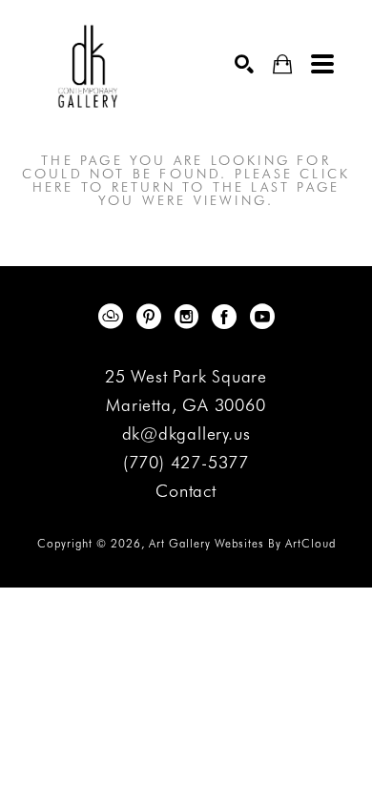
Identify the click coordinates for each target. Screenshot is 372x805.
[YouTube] (262, 316)
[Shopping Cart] (282, 64)
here (53, 187)
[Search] (244, 63)
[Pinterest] (152, 316)
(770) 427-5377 (186, 463)
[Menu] (322, 63)
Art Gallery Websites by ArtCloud (242, 543)
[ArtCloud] (114, 316)
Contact (186, 491)
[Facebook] (227, 316)
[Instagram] (190, 316)
